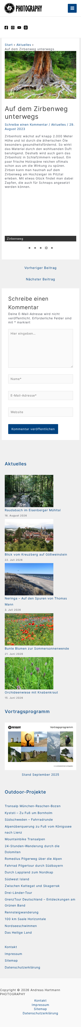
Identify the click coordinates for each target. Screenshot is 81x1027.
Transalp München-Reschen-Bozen (33, 806)
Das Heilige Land (18, 932)
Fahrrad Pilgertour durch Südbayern (34, 865)
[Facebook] (6, 27)
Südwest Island (17, 879)
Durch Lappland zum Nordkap (29, 872)
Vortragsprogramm (27, 711)
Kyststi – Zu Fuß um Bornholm (28, 813)
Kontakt (11, 947)
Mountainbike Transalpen (25, 839)
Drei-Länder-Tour (18, 892)
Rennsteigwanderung (22, 912)
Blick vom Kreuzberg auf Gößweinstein (36, 554)
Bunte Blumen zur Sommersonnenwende (37, 648)
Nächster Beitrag (40, 279)
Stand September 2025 (40, 774)
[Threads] (26, 27)
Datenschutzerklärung (22, 967)
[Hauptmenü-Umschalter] (72, 8)
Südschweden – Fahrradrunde (29, 819)
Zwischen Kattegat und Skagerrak (32, 886)
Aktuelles (58, 124)
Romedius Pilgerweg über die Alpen (33, 858)
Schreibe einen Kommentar (26, 124)
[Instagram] (13, 27)
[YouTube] (19, 27)
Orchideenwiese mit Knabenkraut (31, 692)
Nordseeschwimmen (21, 926)
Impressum (13, 954)
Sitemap (11, 960)
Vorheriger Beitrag (40, 268)
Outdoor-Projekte (25, 792)
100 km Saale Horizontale (25, 919)
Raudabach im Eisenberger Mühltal (33, 510)
